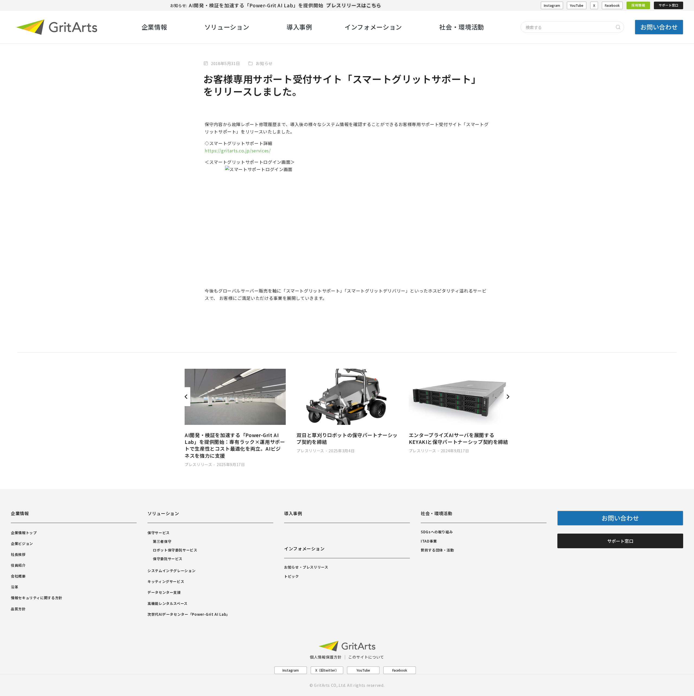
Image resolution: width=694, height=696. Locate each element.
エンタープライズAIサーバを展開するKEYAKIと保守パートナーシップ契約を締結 (458, 438)
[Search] (618, 27)
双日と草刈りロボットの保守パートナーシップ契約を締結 (347, 438)
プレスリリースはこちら (353, 5)
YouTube (576, 5)
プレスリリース (198, 464)
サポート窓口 (668, 5)
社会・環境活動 (436, 513)
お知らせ (264, 63)
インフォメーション (304, 548)
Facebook (612, 5)
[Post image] (235, 397)
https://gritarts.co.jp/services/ (238, 150)
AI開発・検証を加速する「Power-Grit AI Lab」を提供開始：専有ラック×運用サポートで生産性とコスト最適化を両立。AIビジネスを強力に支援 (235, 445)
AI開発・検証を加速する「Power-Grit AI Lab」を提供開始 (256, 5)
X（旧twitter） (327, 670)
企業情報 (20, 513)
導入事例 (293, 513)
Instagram (552, 5)
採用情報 (638, 5)
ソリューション (163, 513)
